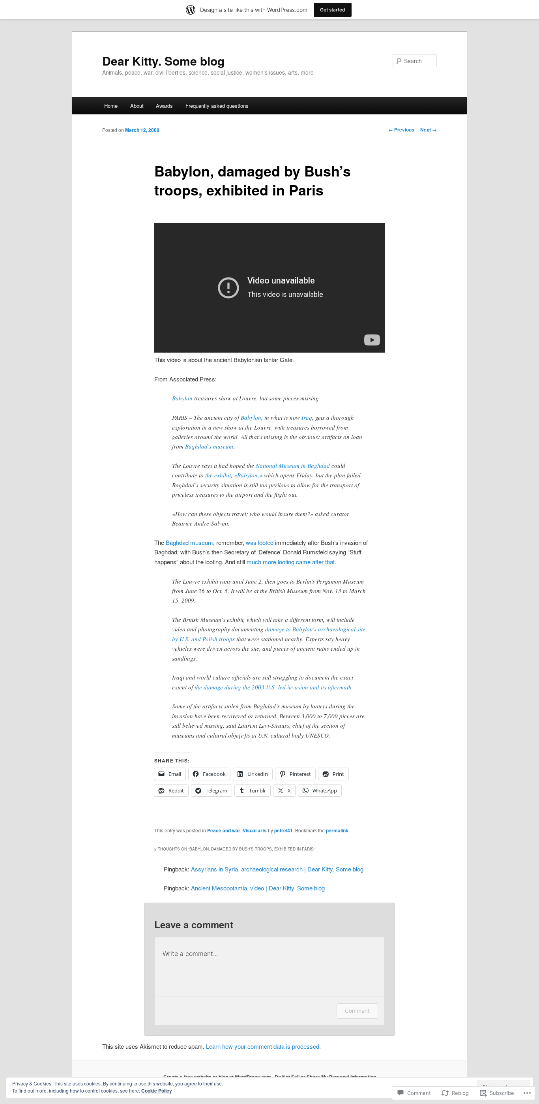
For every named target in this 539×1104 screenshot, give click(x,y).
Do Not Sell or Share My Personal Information (325, 1076)
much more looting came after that (291, 562)
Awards (164, 105)
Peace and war (223, 830)
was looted (259, 542)
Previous (401, 129)
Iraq (306, 417)
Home (111, 105)
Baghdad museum (189, 542)
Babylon (182, 398)
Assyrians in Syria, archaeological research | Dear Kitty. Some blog (277, 869)
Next (428, 129)
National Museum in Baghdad (293, 465)
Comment (357, 1010)
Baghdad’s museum (209, 446)
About (137, 105)
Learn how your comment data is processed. (263, 1046)
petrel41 (283, 830)
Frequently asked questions (217, 105)
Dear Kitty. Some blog (163, 60)
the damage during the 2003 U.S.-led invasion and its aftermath (273, 687)
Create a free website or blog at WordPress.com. (217, 1076)
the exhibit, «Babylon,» (233, 475)
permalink (337, 830)
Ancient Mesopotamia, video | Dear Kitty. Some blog (258, 888)
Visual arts (255, 830)
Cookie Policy (156, 1090)
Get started (332, 10)
